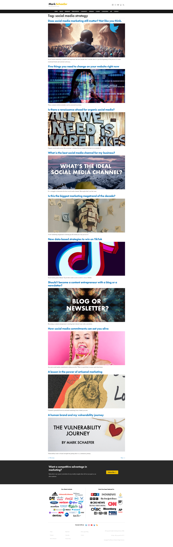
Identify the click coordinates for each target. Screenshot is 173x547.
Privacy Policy (68, 538)
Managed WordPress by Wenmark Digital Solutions (114, 540)
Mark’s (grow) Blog (84, 531)
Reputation (67, 531)
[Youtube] (118, 5)
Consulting (105, 11)
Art (111, 11)
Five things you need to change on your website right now (83, 66)
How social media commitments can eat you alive (78, 328)
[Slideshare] (121, 5)
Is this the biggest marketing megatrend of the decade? (81, 196)
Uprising (91, 11)
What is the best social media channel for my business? (81, 153)
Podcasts (51, 535)
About (61, 11)
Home (56, 11)
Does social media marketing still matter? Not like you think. (85, 21)
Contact (116, 11)
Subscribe (67, 535)
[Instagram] (115, 5)
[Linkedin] (113, 5)
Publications (75, 11)
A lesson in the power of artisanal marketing (75, 372)
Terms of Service (53, 538)
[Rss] (123, 5)
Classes (98, 11)
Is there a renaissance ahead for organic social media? (81, 109)
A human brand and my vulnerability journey (76, 415)
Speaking (67, 11)
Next (123, 458)
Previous (51, 458)
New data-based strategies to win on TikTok (75, 239)
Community (84, 11)
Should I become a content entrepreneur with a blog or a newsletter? (82, 283)
